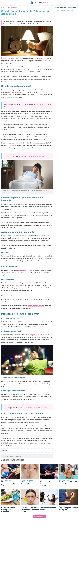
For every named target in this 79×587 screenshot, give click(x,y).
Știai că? (61, 506)
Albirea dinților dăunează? (26, 483)
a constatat (13, 145)
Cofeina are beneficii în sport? (48, 509)
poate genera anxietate (36, 335)
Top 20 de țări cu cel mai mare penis (68, 509)
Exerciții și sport (6, 480)
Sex (41, 480)
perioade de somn (14, 92)
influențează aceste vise (35, 305)
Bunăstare (3, 7)
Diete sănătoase (5, 506)
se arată (20, 285)
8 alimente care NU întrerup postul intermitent (8, 510)
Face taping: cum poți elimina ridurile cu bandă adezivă (30, 510)
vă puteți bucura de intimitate (25, 270)
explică (44, 225)
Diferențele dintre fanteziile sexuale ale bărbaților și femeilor (48, 484)
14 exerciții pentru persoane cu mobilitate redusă (10, 484)
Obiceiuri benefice (12, 7)
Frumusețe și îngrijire (27, 480)
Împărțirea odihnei (7, 58)
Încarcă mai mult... (39, 516)
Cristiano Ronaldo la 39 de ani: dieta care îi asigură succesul (68, 484)
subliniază (28, 417)
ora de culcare (10, 137)
